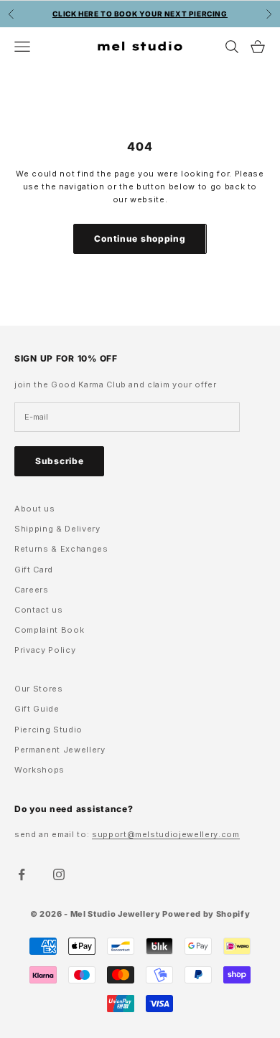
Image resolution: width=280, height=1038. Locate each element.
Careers (31, 590)
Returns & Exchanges (61, 549)
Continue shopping (139, 238)
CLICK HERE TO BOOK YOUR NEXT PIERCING (139, 13)
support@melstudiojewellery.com (166, 834)
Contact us (38, 610)
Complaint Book (49, 630)
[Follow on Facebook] (21, 874)
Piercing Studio (48, 730)
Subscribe (59, 461)
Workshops (39, 770)
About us (34, 509)
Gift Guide (37, 709)
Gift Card (33, 570)
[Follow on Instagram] (59, 874)
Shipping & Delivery (57, 529)
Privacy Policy (44, 650)
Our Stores (38, 689)
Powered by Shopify (206, 914)
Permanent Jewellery (60, 750)
